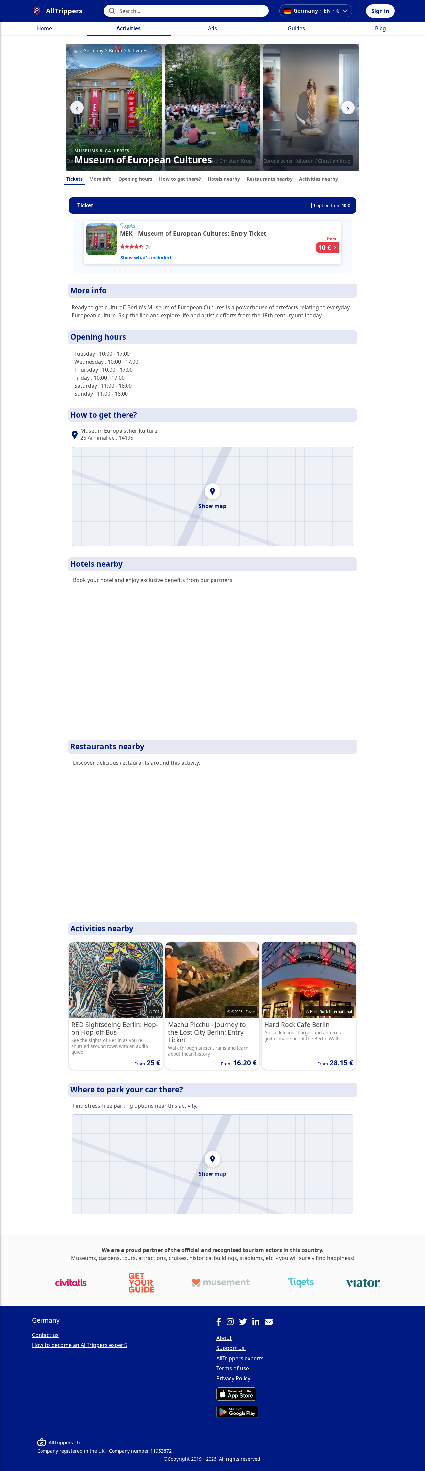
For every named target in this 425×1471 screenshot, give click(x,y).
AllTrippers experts (240, 1358)
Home (44, 28)
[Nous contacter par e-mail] (271, 1322)
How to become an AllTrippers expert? (80, 1345)
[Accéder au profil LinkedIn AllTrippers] (258, 1322)
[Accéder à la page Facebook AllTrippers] (221, 1322)
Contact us (45, 1335)
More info (100, 179)
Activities (128, 28)
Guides (296, 28)
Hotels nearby (224, 179)
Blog (380, 28)
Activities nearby (318, 179)
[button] (380, 11)
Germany (93, 50)
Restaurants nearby (270, 179)
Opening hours (135, 179)
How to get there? (180, 179)
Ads (212, 28)
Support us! (231, 1348)
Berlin (115, 50)
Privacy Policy (233, 1378)
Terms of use (232, 1368)
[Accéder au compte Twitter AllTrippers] (245, 1322)
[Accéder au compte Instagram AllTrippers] (233, 1322)
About (224, 1338)
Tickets (74, 179)
